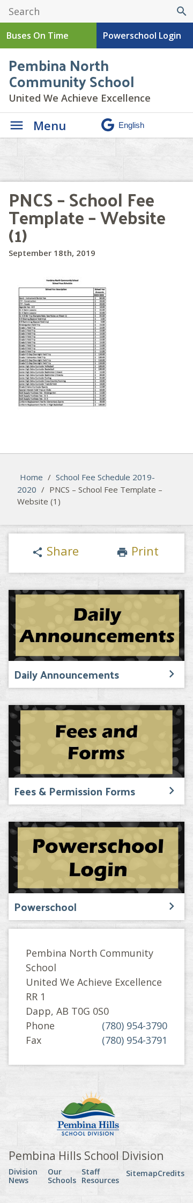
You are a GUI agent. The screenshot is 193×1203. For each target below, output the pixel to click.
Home (31, 477)
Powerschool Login (142, 35)
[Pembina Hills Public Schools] (96, 1115)
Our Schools (62, 1176)
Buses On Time (37, 35)
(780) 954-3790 (134, 1025)
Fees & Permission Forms (74, 791)
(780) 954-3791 (134, 1040)
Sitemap (142, 1173)
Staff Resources (100, 1176)
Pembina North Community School (71, 73)
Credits (171, 1173)
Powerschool (45, 906)
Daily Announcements (66, 674)
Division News (23, 1176)
